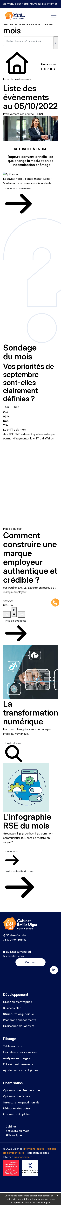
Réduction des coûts (17, 1108)
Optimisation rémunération (21, 1090)
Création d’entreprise (17, 1002)
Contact (30, 962)
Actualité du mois (17, 1131)
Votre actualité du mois (20, 871)
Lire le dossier (14, 743)
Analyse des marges (16, 1058)
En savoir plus (43, 1202)
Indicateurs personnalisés (20, 1052)
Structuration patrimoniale (21, 1102)
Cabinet (11, 1126)
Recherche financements (19, 1020)
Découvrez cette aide (18, 188)
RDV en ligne (14, 1135)
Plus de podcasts (16, 620)
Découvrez (12, 851)
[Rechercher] (56, 42)
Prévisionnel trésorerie (18, 1064)
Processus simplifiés (16, 1114)
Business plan (12, 1008)
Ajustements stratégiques (20, 1070)
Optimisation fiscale (16, 1096)
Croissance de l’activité (18, 1026)
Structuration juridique (18, 1014)
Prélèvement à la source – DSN (23, 114)
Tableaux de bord (14, 1046)
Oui (7, 407)
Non (16, 407)
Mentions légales (34, 1148)
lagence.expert (23, 1157)
